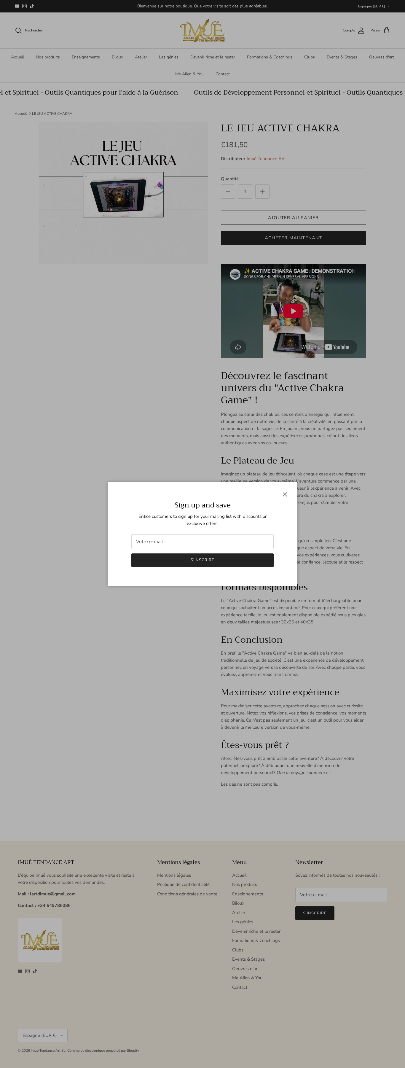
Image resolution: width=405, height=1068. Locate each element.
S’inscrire (202, 560)
